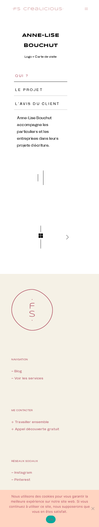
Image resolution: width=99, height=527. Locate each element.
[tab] (40, 77)
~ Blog (16, 371)
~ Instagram (21, 472)
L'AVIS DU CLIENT (37, 104)
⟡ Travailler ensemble (30, 422)
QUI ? (22, 76)
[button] (38, 177)
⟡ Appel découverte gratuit (35, 429)
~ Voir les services (27, 378)
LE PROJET (29, 90)
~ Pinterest (20, 480)
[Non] (92, 508)
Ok (50, 519)
